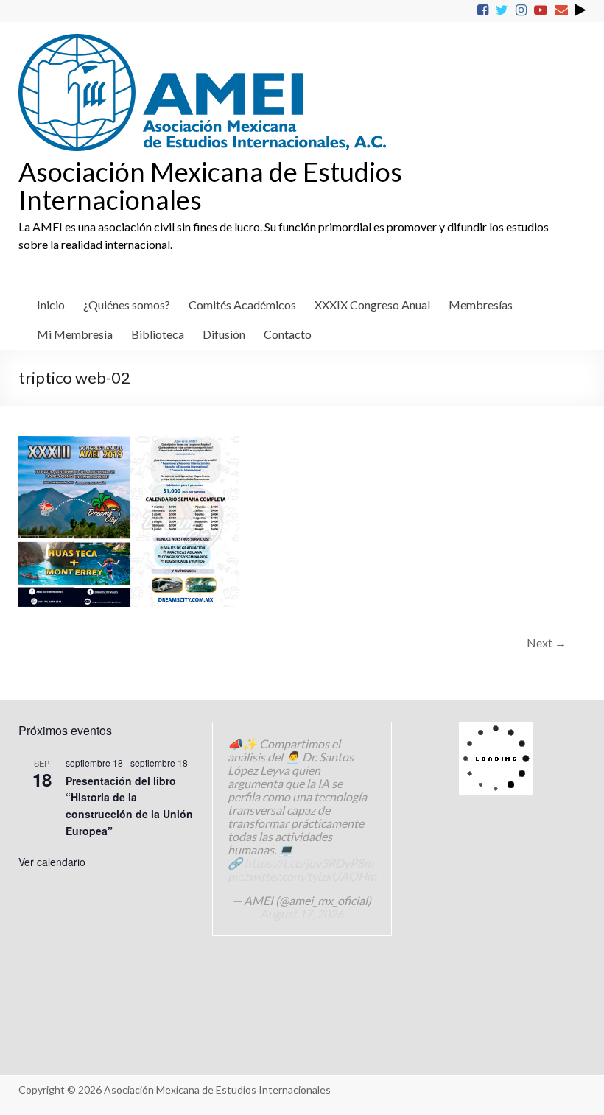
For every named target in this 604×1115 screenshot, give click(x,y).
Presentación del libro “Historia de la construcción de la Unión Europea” (129, 805)
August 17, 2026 (301, 914)
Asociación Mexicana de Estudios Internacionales (210, 185)
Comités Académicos (242, 305)
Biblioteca (157, 334)
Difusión (224, 334)
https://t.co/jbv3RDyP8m (309, 863)
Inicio (51, 305)
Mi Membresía (75, 334)
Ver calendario (51, 861)
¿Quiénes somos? (126, 305)
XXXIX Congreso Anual (372, 305)
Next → (546, 643)
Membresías (481, 305)
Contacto (288, 334)
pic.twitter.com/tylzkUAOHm (302, 876)
